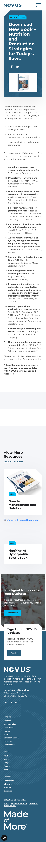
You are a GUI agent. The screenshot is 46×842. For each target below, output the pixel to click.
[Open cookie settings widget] (4, 838)
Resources (14, 17)
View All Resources (13, 462)
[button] (12, 67)
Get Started (12, 613)
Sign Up (14, 653)
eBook (23, 17)
